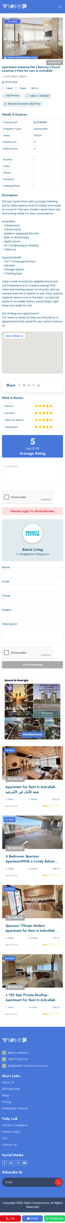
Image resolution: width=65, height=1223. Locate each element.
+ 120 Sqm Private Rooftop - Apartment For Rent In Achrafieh (30, 997)
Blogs (5, 1095)
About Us (8, 1082)
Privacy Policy (11, 1132)
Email (5, 581)
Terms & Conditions (15, 1125)
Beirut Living (32, 549)
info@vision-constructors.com (28, 1066)
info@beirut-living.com (34, 554)
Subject (7, 610)
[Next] (60, 39)
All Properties (11, 1089)
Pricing (6, 1102)
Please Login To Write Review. (32, 511)
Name (6, 567)
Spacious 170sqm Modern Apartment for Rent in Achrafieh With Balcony (30, 928)
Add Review (12, 95)
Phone (6, 596)
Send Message (32, 665)
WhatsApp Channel (15, 1108)
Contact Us (9, 1145)
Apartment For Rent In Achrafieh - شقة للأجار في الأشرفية (31, 789)
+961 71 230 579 (18, 1059)
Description (9, 624)
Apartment (12, 806)
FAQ (5, 1138)
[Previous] (5, 39)
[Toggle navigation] (59, 6)
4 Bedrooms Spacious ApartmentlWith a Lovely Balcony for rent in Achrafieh (31, 859)
